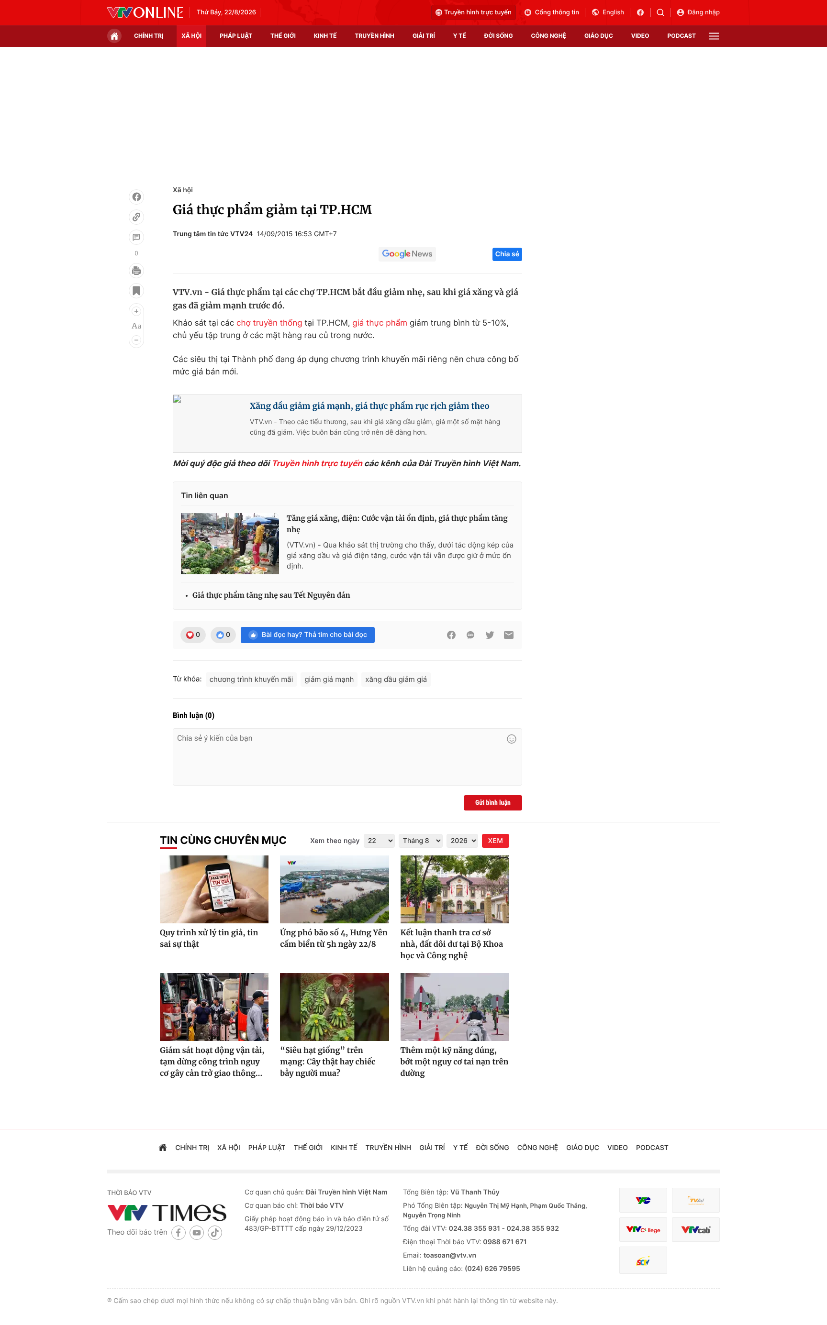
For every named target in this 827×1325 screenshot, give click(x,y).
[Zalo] (470, 635)
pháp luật (236, 35)
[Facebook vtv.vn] (643, 12)
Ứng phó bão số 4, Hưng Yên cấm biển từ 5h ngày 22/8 (333, 938)
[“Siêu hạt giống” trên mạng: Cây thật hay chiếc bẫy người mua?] (334, 1007)
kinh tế (325, 35)
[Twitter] (489, 635)
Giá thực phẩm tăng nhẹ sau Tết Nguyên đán (271, 595)
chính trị (148, 35)
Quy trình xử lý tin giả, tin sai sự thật (209, 938)
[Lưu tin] (136, 290)
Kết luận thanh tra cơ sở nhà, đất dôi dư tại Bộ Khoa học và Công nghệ (452, 944)
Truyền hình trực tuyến (478, 12)
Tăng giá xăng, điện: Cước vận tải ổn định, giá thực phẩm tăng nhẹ (397, 524)
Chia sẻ (507, 254)
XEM (495, 841)
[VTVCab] (696, 1229)
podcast (682, 35)
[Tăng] (136, 311)
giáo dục (598, 35)
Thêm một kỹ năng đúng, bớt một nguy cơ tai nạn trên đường (455, 1062)
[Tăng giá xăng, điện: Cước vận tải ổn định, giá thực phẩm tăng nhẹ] (230, 543)
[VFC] (643, 1200)
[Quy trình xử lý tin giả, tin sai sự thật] (214, 889)
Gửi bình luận (493, 803)
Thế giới (283, 35)
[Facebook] (136, 197)
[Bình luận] (136, 237)
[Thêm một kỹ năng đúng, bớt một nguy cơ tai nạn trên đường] (455, 1007)
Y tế (459, 35)
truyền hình (374, 35)
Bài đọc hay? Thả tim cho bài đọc (314, 635)
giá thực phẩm (379, 323)
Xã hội (183, 190)
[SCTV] (643, 1260)
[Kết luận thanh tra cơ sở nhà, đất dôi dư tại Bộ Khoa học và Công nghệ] (455, 889)
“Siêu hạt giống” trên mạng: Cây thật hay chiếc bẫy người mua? (327, 1062)
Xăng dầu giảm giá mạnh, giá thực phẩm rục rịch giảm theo (370, 406)
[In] (136, 270)
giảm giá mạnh (329, 679)
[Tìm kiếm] (664, 12)
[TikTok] (215, 1232)
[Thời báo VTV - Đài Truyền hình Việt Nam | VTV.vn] (145, 12)
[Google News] (407, 254)
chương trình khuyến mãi (251, 679)
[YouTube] (197, 1232)
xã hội (191, 35)
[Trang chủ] (114, 36)
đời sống (498, 35)
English (613, 12)
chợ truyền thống (269, 323)
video (640, 35)
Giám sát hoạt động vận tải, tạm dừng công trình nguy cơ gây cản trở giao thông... (212, 1062)
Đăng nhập (704, 12)
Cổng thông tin (557, 12)
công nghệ (548, 35)
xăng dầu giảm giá (396, 679)
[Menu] (714, 36)
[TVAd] (696, 1200)
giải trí (424, 35)
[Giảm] (136, 340)
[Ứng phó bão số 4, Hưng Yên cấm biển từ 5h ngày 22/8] (334, 889)
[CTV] (643, 1229)
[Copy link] (136, 217)
